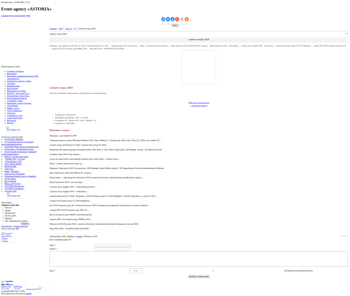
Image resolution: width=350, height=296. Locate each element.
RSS (28, 15)
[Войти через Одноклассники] (187, 19)
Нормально (10, 213)
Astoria (79, 236)
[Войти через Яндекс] (177, 19)
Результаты (7, 226)
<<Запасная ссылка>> (199, 106)
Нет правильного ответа (16, 221)
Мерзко (8, 218)
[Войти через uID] (163, 19)
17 (75, 28)
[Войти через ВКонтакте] (168, 19)
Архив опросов (20, 226)
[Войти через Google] (182, 19)
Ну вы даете (10, 216)
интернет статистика (32, 289)
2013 (61, 28)
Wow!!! (8, 208)
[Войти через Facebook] (172, 19)
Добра (8, 210)
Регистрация (15, 15)
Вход (23, 15)
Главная (4, 15)
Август (68, 28)
